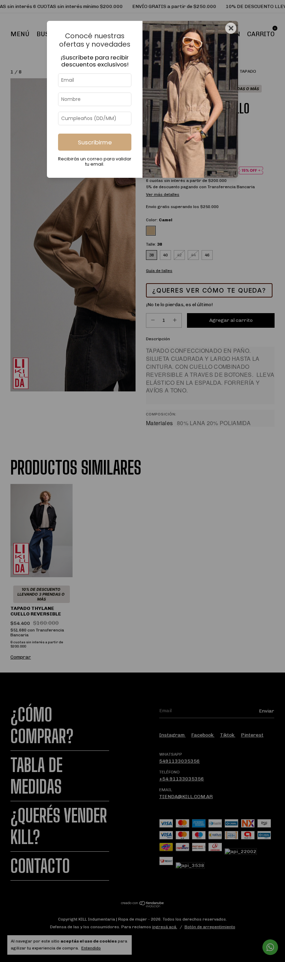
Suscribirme (95, 142)
